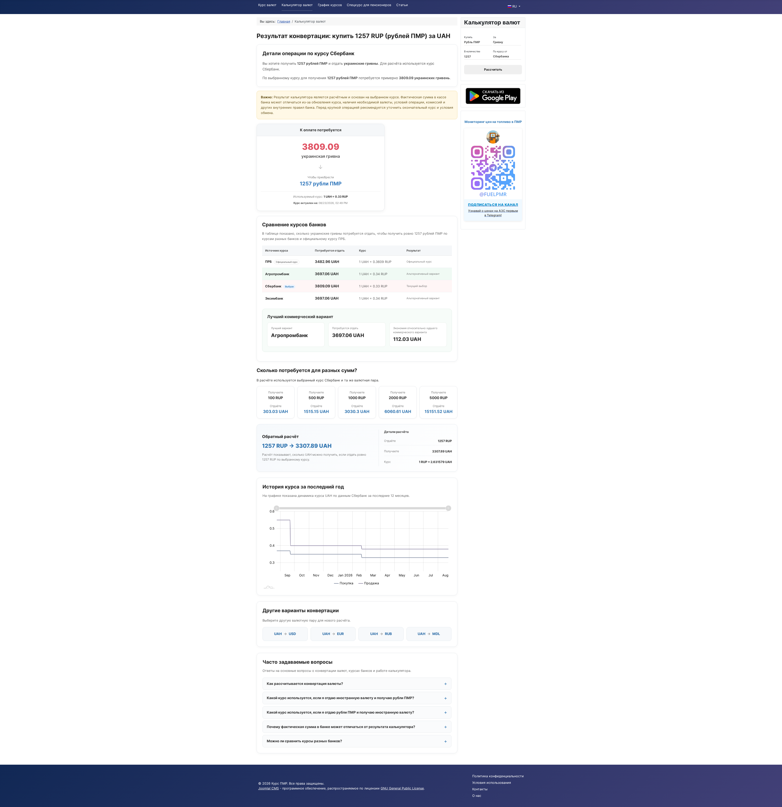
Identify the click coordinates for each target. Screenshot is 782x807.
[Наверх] (775, 799)
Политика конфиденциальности (498, 776)
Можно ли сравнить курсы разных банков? (304, 741)
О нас (476, 796)
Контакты (480, 789)
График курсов (330, 5)
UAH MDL (429, 634)
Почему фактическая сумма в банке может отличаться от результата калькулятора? (341, 727)
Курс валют (267, 5)
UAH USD (285, 634)
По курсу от (500, 51)
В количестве (472, 51)
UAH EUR (333, 634)
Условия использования (491, 783)
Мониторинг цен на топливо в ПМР (493, 122)
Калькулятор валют (297, 5)
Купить (468, 37)
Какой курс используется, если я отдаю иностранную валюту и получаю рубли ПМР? (340, 698)
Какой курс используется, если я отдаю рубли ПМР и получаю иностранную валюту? (340, 712)
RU (514, 6)
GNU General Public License (402, 788)
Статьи (402, 5)
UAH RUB (381, 634)
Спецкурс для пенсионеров (369, 5)
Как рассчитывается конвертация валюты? (305, 684)
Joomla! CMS (268, 788)
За (494, 37)
